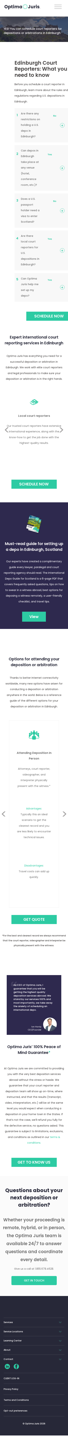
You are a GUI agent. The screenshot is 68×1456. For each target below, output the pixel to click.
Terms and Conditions (16, 1400)
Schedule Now (34, 484)
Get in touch (34, 1280)
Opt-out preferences (15, 1410)
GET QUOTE (34, 919)
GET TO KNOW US (34, 1162)
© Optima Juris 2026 (34, 1423)
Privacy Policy (11, 1389)
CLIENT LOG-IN (11, 1378)
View (34, 616)
